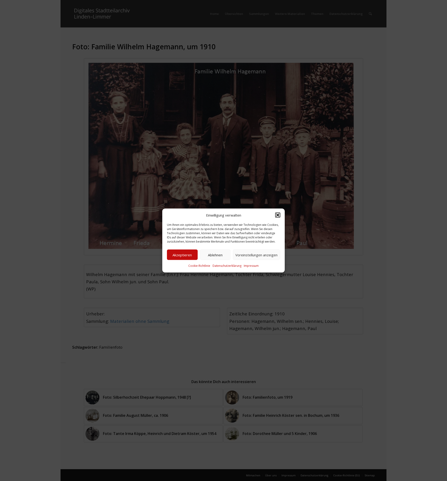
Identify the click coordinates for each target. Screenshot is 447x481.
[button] (277, 215)
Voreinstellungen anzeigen (256, 255)
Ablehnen (215, 255)
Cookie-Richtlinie (199, 266)
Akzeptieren (182, 255)
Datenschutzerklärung (227, 266)
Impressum (251, 266)
